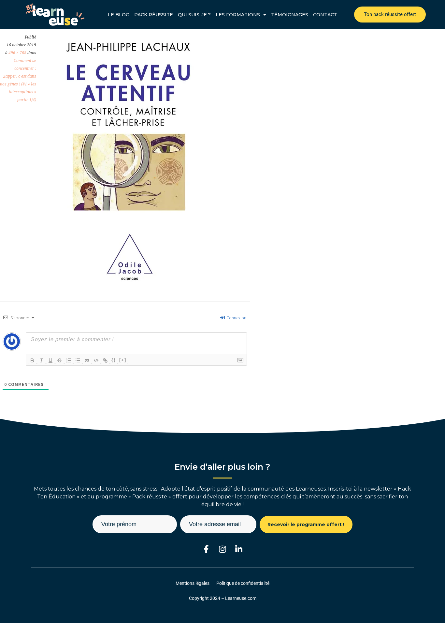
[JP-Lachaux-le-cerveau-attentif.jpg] (128, 282)
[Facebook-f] (206, 549)
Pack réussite (153, 15)
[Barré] (59, 360)
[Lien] (105, 360)
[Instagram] (223, 549)
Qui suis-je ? (194, 15)
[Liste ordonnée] (68, 360)
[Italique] (41, 360)
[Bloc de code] (96, 360)
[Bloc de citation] (87, 360)
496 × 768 (17, 53)
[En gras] (32, 360)
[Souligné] (50, 360)
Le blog (118, 15)
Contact (325, 15)
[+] (122, 359)
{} (113, 359)
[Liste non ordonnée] (77, 360)
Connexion (235, 318)
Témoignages (289, 15)
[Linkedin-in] (239, 549)
